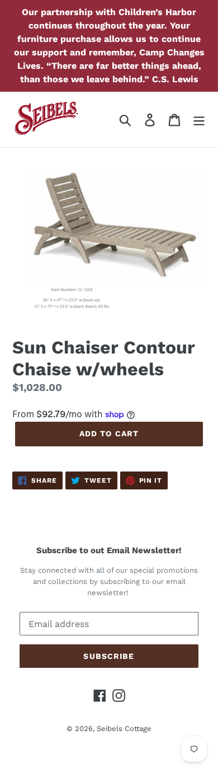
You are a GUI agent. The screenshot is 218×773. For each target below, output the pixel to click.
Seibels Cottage (124, 728)
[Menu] (199, 119)
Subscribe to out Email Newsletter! (109, 550)
